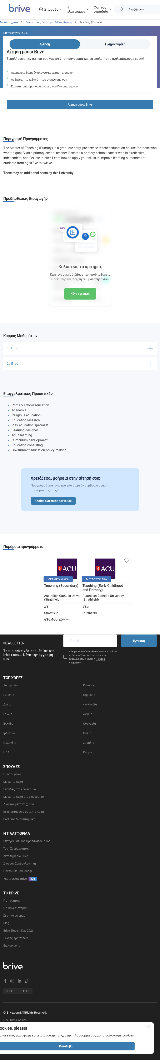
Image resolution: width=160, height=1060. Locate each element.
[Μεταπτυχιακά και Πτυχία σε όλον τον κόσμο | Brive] (19, 12)
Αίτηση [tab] (45, 44)
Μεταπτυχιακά (9, 22)
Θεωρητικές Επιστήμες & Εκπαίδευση (48, 22)
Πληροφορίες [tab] (115, 44)
